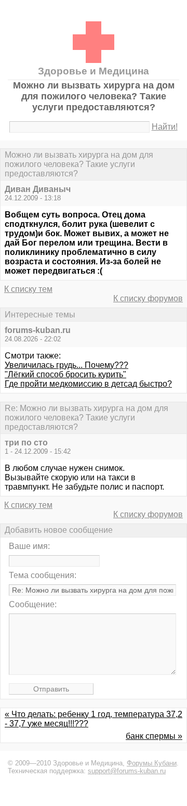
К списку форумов (148, 298)
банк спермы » (154, 736)
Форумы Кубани (152, 763)
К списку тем (28, 289)
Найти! (165, 126)
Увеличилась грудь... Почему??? (66, 365)
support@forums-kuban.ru (127, 771)
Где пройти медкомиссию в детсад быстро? (88, 383)
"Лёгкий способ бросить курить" (65, 374)
